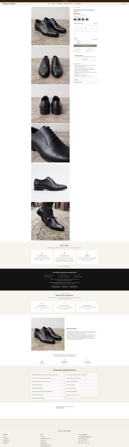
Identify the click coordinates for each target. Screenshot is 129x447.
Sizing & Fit (76, 79)
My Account (43, 436)
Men (74, 7)
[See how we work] (85, 15)
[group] (64, 1)
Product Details (77, 63)
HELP (42, 434)
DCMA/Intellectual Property (46, 445)
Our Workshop (5, 441)
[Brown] (75, 19)
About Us (5, 436)
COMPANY (5, 434)
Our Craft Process (6, 440)
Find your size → (85, 59)
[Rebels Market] (9, 3)
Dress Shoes (78, 7)
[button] (68, 3)
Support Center (43, 441)
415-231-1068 (84, 438)
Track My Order (43, 440)
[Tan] (83, 19)
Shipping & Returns (78, 82)
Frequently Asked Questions (46, 438)
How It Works (5, 438)
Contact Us (5, 443)
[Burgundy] (87, 19)
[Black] (79, 19)
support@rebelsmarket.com (85, 436)
